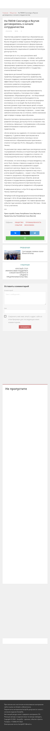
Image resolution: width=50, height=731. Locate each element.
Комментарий (8, 290)
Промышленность (33, 222)
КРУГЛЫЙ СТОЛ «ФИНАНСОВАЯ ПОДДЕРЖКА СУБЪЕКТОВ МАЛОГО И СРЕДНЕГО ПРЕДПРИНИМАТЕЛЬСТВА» (16, 273)
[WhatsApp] (25, 238)
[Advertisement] (25, 357)
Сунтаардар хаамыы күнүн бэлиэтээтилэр (32, 252)
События (18, 225)
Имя (5, 308)
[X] (25, 233)
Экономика (29, 225)
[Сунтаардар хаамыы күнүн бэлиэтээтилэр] (12, 255)
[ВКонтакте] (15, 233)
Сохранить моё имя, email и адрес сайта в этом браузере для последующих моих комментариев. (25, 316)
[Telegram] (34, 233)
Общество (19, 222)
